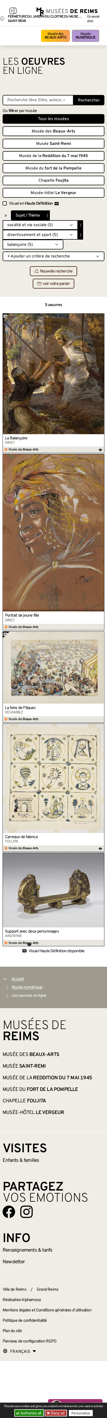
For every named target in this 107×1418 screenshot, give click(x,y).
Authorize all (30, 1413)
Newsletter (14, 1262)
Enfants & (21, 1160)
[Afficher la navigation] (13, 12)
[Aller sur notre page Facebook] (9, 1212)
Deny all (57, 1413)
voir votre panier (56, 283)
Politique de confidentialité (25, 1320)
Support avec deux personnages (32, 931)
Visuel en (30, 203)
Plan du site (12, 1331)
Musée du (53, 168)
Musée (86, 36)
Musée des (55, 36)
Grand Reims (47, 1289)
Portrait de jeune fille (22, 616)
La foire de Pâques (20, 708)
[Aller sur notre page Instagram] (26, 1212)
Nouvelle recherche (56, 271)
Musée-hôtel (53, 193)
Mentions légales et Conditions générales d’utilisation (47, 1310)
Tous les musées (53, 119)
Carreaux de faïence (21, 837)
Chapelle (53, 180)
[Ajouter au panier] (100, 317)
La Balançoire (16, 438)
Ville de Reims (14, 1289)
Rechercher (89, 100)
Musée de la (53, 156)
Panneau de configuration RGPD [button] (29, 1341)
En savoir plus (93, 19)
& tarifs (27, 1250)
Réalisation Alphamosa (22, 1300)
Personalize (80, 1413)
